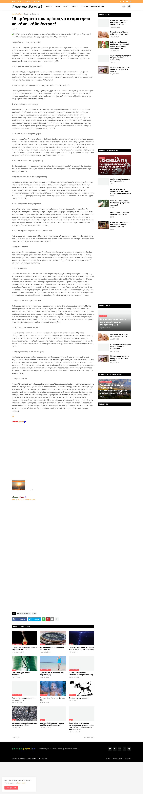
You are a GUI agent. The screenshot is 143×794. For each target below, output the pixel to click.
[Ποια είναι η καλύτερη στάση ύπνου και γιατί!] (103, 34)
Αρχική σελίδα (17, 14)
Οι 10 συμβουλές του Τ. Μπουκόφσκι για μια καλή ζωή (81, 674)
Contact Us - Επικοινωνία (33, 1)
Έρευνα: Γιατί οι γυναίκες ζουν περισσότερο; (52, 674)
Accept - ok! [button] (11, 788)
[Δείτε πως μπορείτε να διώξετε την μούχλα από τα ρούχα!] (103, 203)
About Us (20, 1)
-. (19, 497)
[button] (124, 6)
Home (13, 1)
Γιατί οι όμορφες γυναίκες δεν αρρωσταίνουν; (23, 699)
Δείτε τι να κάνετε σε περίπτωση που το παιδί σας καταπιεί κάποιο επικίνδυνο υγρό (119, 45)
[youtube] (127, 1)
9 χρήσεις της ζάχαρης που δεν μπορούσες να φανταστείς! (120, 58)
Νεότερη (16, 737)
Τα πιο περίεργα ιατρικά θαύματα (21, 674)
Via (13, 416)
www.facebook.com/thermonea (23, 499)
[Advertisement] (50, 456)
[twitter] (123, 1)
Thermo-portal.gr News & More (37, 759)
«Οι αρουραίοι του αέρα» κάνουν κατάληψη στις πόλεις (24, 724)
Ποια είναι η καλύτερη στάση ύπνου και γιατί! (119, 33)
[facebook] (120, 1)
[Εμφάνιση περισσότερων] (57, 619)
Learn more (21, 783)
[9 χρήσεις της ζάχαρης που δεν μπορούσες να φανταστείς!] (103, 58)
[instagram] (124, 749)
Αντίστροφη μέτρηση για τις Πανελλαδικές (120, 180)
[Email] (52, 619)
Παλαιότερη (88, 737)
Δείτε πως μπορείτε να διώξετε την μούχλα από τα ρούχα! (120, 203)
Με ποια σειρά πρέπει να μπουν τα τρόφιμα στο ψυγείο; (119, 69)
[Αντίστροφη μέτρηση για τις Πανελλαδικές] (103, 181)
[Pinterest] (48, 619)
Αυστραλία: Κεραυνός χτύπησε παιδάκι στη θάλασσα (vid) (52, 724)
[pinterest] (130, 1)
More (74, 6)
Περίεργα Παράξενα (31, 14)
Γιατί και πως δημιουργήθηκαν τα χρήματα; (52, 648)
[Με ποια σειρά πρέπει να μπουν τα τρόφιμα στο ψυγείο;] (103, 70)
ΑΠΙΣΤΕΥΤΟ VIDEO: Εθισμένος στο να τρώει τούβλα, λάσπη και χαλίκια (120, 191)
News (48, 6)
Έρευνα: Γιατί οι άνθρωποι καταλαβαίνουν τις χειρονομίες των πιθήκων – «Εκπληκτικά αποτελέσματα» (81, 726)
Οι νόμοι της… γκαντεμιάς (79, 698)
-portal (19, 422)
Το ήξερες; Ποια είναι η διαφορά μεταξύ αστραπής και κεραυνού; (81, 648)
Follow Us (127, 759)
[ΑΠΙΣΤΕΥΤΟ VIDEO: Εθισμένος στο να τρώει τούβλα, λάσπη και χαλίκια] (103, 192)
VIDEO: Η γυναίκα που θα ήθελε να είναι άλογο (119, 213)
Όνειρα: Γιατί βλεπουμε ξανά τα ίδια (52, 699)
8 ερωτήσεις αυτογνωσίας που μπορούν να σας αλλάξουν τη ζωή (120, 22)
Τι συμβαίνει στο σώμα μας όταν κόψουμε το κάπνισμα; (24, 648)
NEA (65, 6)
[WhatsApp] (43, 619)
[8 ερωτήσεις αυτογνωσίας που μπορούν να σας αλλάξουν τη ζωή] (103, 23)
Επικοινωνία (117, 759)
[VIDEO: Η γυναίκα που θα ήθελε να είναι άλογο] (103, 215)
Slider (34, 613)
